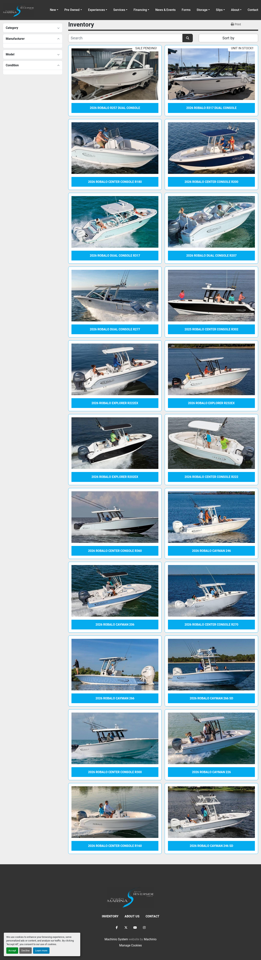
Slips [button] (219, 10)
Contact (253, 10)
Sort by (228, 38)
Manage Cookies (130, 945)
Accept (12, 950)
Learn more (41, 950)
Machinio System (116, 939)
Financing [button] (140, 10)
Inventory (110, 916)
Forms (186, 10)
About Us (132, 916)
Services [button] (119, 10)
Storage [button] (202, 10)
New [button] (53, 10)
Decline (25, 950)
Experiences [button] (96, 10)
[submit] (187, 38)
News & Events (165, 10)
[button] (73, 10)
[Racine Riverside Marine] (130, 897)
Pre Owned (71, 10)
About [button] (235, 10)
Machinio (150, 939)
